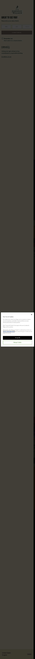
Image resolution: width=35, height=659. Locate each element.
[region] (17, 329)
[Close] (32, 315)
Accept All (17, 337)
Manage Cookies (17, 342)
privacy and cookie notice (8, 331)
